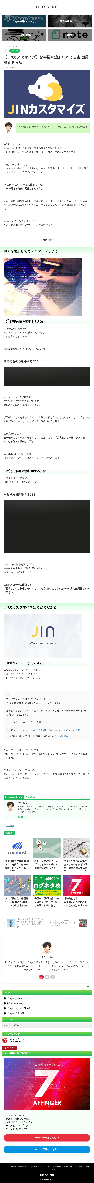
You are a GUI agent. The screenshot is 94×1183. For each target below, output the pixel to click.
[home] (22, 817)
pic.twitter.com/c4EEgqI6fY (65, 730)
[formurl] (47, 977)
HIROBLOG (47, 1175)
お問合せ (53, 1169)
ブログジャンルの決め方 (19, 1008)
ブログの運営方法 (15, 1013)
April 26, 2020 (61, 736)
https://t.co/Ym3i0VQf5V (36, 730)
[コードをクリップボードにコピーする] (87, 372)
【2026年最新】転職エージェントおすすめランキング (25, 1167)
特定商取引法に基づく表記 (73, 1167)
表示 (51, 240)
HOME (48, 1167)
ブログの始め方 (14, 998)
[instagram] (19, 817)
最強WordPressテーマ (18, 1003)
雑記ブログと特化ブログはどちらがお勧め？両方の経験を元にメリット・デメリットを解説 (46, 868)
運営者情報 (57, 1167)
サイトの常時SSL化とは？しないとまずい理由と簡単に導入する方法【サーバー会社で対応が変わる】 (75, 868)
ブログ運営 (10, 826)
